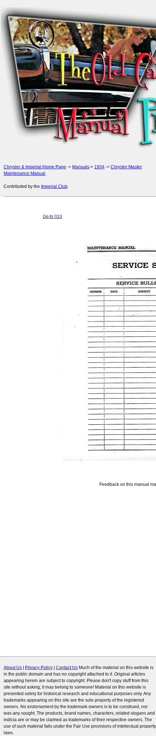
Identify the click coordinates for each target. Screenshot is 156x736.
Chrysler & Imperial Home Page (35, 166)
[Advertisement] (78, 78)
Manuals (80, 166)
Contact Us (67, 667)
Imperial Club (54, 186)
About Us (13, 667)
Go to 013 (52, 216)
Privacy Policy (39, 667)
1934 (99, 166)
